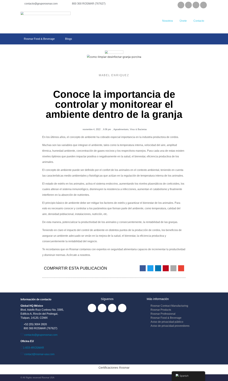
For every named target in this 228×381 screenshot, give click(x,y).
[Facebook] (181, 5)
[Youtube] (203, 5)
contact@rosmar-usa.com (39, 354)
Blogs (68, 38)
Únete (183, 20)
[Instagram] (188, 5)
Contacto (198, 20)
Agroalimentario (121, 129)
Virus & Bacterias (138, 129)
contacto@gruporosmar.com (40, 334)
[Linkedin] (196, 5)
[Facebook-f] (92, 308)
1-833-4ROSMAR (33, 347)
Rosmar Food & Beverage (39, 38)
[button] (143, 268)
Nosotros (167, 20)
